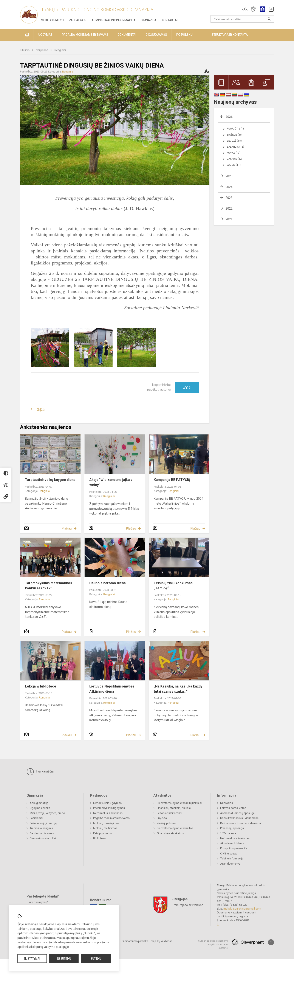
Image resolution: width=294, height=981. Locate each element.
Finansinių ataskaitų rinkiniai (174, 808)
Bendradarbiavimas (42, 833)
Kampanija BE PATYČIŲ (172, 480)
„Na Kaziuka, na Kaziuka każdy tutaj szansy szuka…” (178, 689)
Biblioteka (99, 838)
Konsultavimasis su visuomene (239, 818)
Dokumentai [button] (127, 34)
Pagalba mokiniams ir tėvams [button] (85, 34)
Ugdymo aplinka (40, 808)
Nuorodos (226, 803)
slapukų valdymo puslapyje (50, 947)
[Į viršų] (271, 942)
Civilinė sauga (228, 853)
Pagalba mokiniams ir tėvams (111, 818)
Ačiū (186, 388)
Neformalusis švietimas (107, 813)
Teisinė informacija (231, 858)
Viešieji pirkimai (166, 823)
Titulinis (25, 50)
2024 (229, 187)
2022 (229, 208)
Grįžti (41, 410)
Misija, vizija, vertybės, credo (47, 813)
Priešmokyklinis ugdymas (109, 808)
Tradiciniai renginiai (42, 828)
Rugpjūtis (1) (235, 128)
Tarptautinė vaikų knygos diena (50, 480)
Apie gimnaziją (39, 803)
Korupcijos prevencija (233, 848)
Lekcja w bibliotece (40, 686)
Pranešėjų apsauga (232, 828)
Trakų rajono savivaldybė (187, 905)
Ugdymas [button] (45, 34)
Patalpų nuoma (102, 833)
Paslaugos (77, 20)
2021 (229, 219)
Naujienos (42, 50)
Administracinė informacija (113, 20)
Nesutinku (64, 958)
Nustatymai (32, 958)
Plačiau (67, 528)
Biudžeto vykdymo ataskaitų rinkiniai (179, 803)
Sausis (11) (234, 164)
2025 (229, 176)
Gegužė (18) (234, 140)
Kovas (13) (233, 152)
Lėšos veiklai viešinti (169, 813)
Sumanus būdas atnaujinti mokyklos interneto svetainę (213, 944)
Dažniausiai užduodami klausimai (241, 823)
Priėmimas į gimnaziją (43, 823)
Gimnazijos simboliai (43, 838)
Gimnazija (148, 20)
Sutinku (96, 958)
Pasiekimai (36, 818)
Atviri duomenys (230, 863)
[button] (245, 9)
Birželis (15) (235, 134)
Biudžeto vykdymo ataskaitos (175, 828)
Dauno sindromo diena (107, 583)
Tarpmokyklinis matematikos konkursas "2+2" (48, 585)
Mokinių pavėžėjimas (106, 823)
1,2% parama (228, 833)
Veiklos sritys (52, 20)
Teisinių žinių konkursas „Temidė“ (173, 585)
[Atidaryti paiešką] (269, 18)
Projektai (162, 818)
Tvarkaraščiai (44, 771)
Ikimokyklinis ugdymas (107, 803)
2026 (229, 117)
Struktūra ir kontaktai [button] (230, 34)
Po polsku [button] (184, 34)
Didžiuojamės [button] (156, 34)
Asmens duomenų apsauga (237, 813)
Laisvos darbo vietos (233, 808)
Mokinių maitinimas (105, 828)
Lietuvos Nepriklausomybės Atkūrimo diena (112, 689)
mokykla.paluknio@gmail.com (242, 908)
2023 (229, 197)
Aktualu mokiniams (232, 843)
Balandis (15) (235, 146)
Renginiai (60, 50)
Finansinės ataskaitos (170, 833)
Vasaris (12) (235, 158)
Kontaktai (170, 20)
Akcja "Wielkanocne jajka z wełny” (111, 482)
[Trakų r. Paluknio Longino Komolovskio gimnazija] (30, 14)
